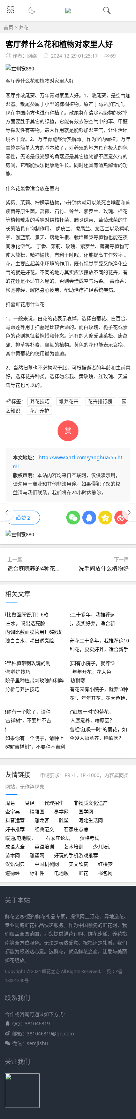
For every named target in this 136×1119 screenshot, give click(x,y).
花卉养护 (39, 410)
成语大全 (15, 846)
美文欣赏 (78, 864)
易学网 (61, 811)
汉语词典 (15, 864)
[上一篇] (7, 512)
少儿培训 (103, 846)
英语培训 (44, 846)
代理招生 (54, 803)
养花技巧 (40, 401)
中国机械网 (47, 864)
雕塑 (64, 820)
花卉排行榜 (100, 401)
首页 (8, 27)
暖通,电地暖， (20, 838)
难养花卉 (68, 401)
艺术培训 (73, 846)
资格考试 (89, 838)
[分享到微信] (73, 517)
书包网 (105, 873)
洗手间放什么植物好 (103, 568)
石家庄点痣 (76, 829)
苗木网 (12, 855)
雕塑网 (37, 855)
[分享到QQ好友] (89, 517)
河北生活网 (90, 820)
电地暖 (61, 873)
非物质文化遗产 (91, 803)
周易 (10, 803)
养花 (24, 27)
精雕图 (37, 811)
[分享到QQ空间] (105, 517)
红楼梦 (105, 864)
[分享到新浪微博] (121, 517)
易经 (30, 803)
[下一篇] (129, 512)
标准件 (37, 873)
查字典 (12, 811)
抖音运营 (15, 820)
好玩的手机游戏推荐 (76, 855)
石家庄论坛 (58, 838)
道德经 (12, 873)
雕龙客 (42, 820)
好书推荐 (15, 829)
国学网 (85, 811)
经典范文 (44, 829)
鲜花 (83, 873)
